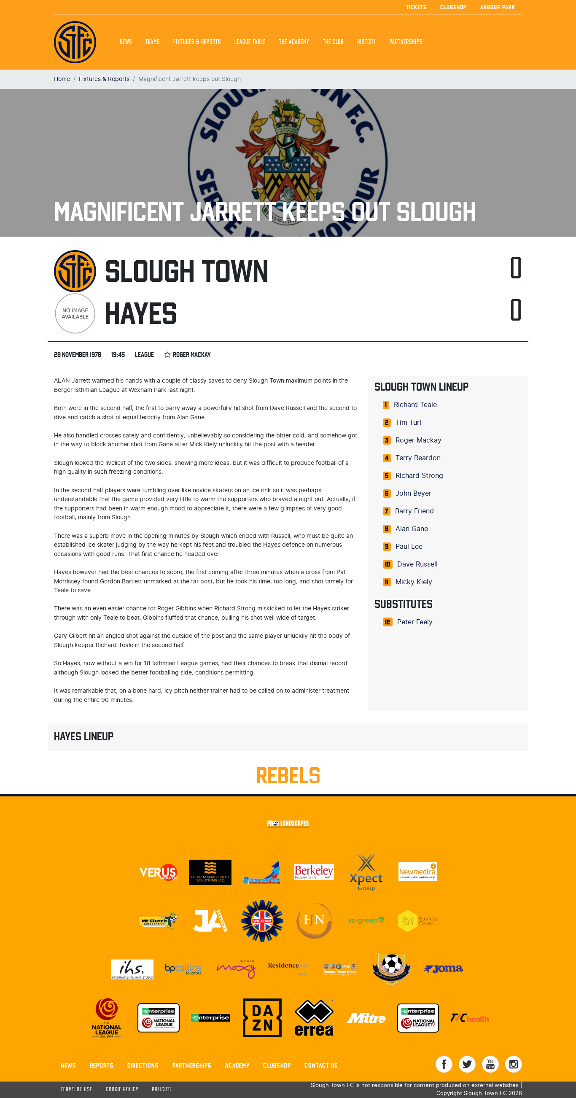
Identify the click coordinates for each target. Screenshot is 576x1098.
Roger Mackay (418, 440)
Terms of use (76, 1090)
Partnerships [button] (406, 42)
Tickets (416, 7)
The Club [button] (333, 42)
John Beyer (413, 493)
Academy (237, 1065)
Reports (102, 1065)
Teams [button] (152, 42)
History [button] (366, 42)
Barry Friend (414, 511)
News (126, 42)
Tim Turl (408, 422)
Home (62, 79)
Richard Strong (419, 475)
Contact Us (321, 1065)
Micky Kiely (414, 582)
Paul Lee (409, 546)
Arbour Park (497, 7)
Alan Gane (412, 529)
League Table (250, 42)
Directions (143, 1065)
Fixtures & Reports (197, 42)
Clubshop (453, 7)
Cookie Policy (122, 1090)
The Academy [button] (294, 42)
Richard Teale (415, 405)
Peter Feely (415, 622)
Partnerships (192, 1065)
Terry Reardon (418, 458)
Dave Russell (417, 564)
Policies (161, 1090)
